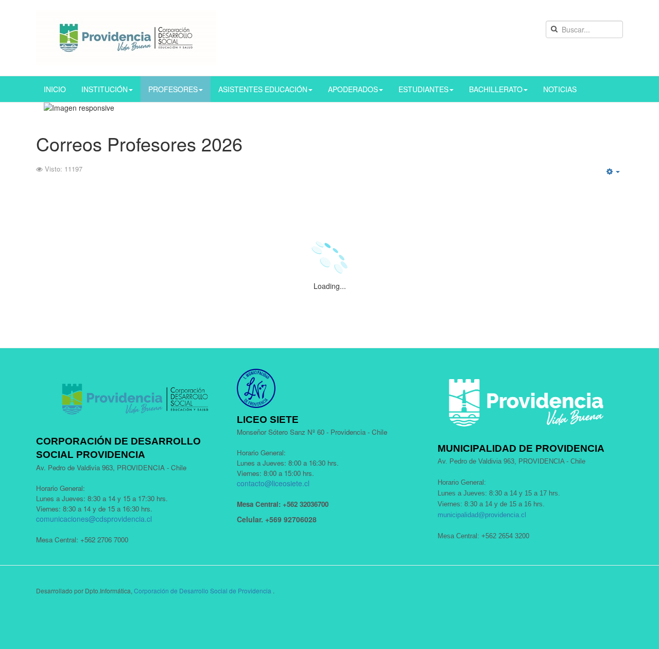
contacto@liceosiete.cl (273, 483)
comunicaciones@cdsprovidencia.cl (94, 519)
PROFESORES (173, 89)
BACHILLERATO (496, 89)
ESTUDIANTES (423, 89)
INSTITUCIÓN (104, 89)
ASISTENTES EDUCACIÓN (262, 89)
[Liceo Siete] (126, 37)
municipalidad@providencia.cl (482, 515)
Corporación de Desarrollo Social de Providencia (202, 590)
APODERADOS (353, 89)
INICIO (55, 89)
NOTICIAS (560, 89)
